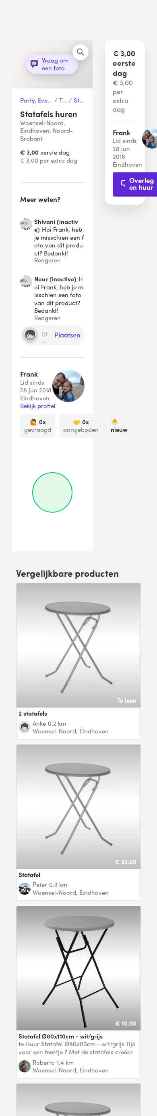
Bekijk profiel (38, 406)
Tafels (63, 100)
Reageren (47, 260)
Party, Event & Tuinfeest (36, 100)
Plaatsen (67, 335)
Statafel (79, 100)
